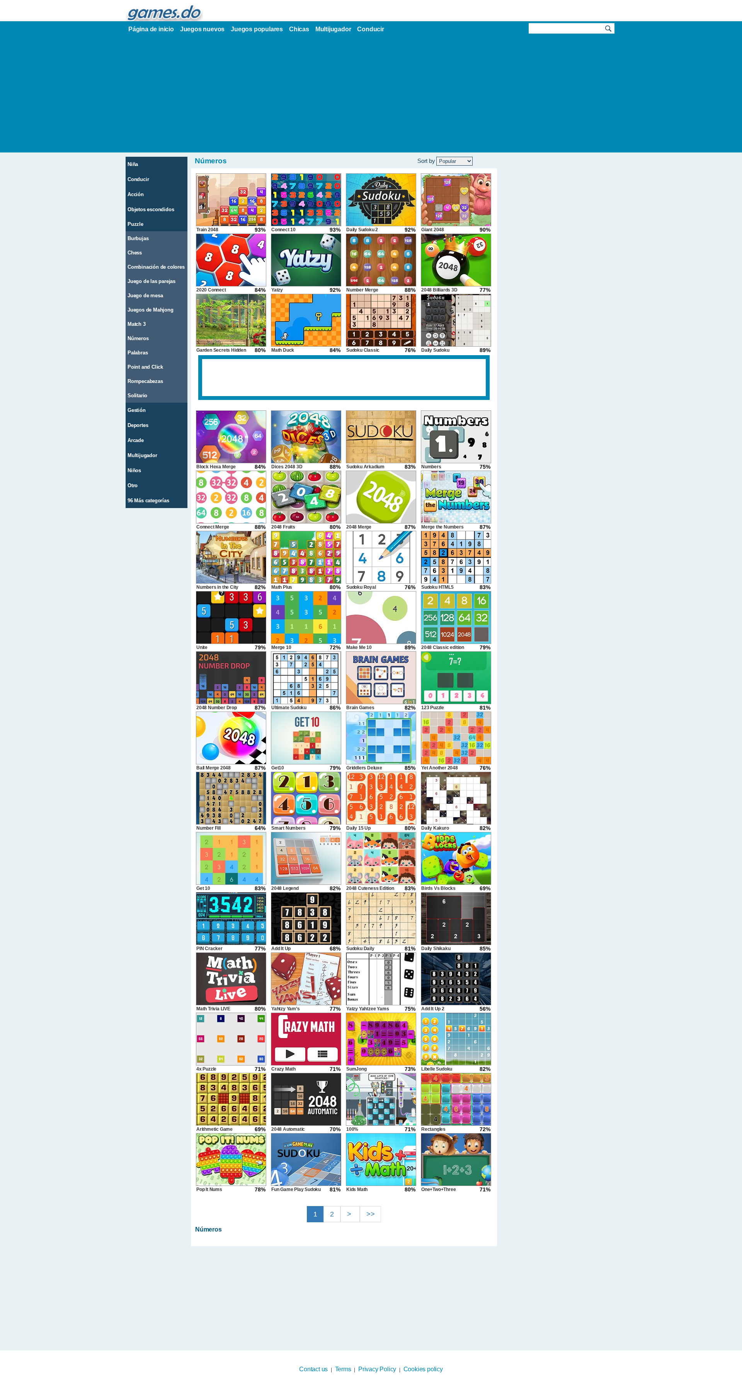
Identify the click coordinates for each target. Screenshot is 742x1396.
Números (138, 338)
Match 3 (137, 324)
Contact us (313, 1369)
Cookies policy (423, 1369)
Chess (135, 253)
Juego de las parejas (151, 281)
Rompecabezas (145, 381)
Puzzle (135, 224)
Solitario (137, 395)
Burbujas (138, 238)
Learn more (366, 1391)
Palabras (138, 353)
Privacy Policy (377, 1369)
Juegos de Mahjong (151, 310)
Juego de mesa (145, 295)
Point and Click (145, 367)
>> (370, 1214)
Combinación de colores (156, 267)
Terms (343, 1369)
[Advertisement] (371, 95)
